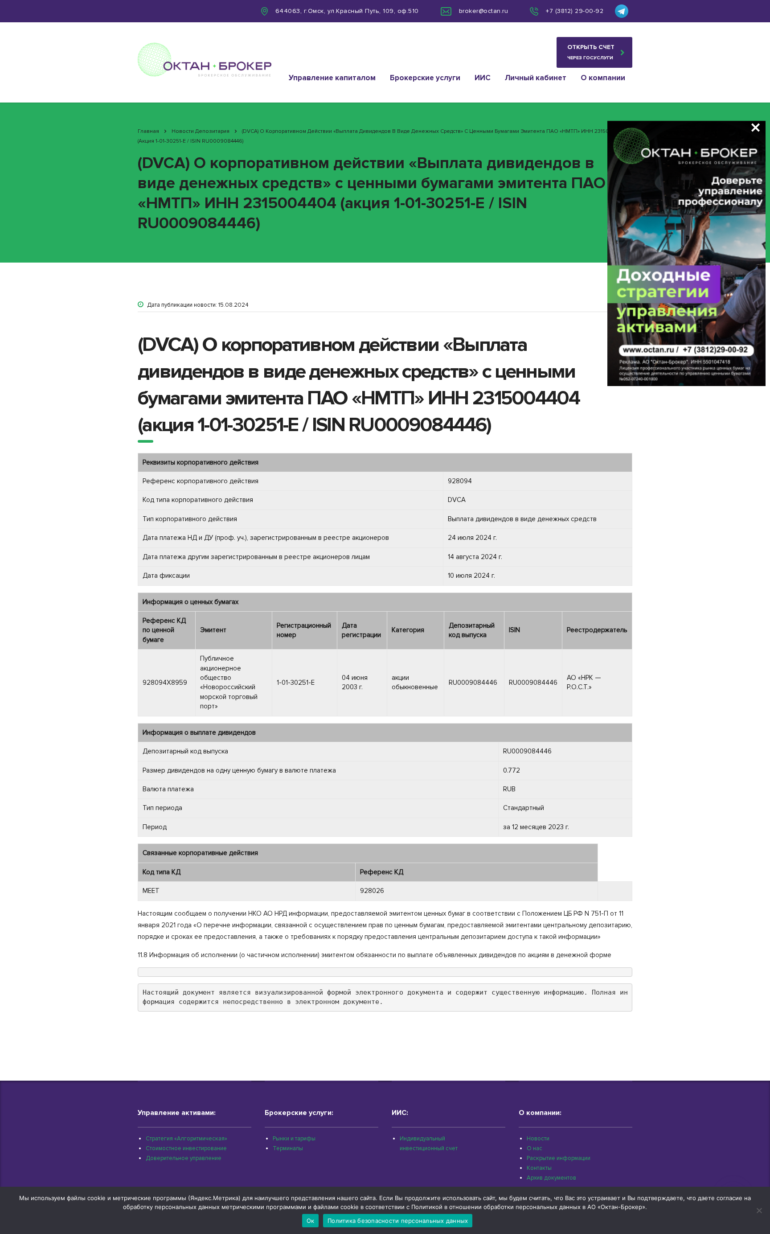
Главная (148, 131)
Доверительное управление (183, 1158)
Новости (538, 1138)
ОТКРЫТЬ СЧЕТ (590, 52)
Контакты (539, 1168)
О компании (603, 77)
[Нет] (758, 1210)
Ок (311, 1220)
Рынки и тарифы (294, 1138)
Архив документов (551, 1177)
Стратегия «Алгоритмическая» (186, 1138)
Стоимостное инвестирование (186, 1148)
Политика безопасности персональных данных (398, 1220)
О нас (534, 1148)
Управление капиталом (332, 77)
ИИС (483, 77)
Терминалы (288, 1148)
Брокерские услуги (425, 77)
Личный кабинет (535, 77)
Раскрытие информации (558, 1158)
